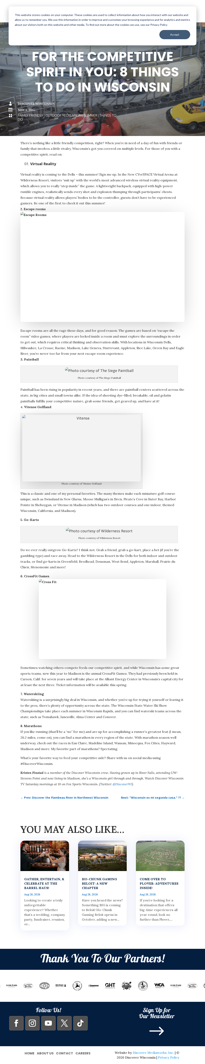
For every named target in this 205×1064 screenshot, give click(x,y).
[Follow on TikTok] (80, 1023)
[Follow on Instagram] (32, 1023)
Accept (174, 34)
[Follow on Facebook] (16, 1023)
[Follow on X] (64, 1023)
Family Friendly (30, 115)
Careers (82, 1053)
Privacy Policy (168, 1057)
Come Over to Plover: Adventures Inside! (159, 883)
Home (29, 1053)
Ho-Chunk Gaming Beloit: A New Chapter (99, 883)
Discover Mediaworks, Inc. (153, 1053)
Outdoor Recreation (63, 115)
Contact (64, 1053)
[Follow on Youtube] (48, 1023)
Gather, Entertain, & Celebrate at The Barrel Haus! (44, 883)
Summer (90, 115)
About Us (45, 1053)
